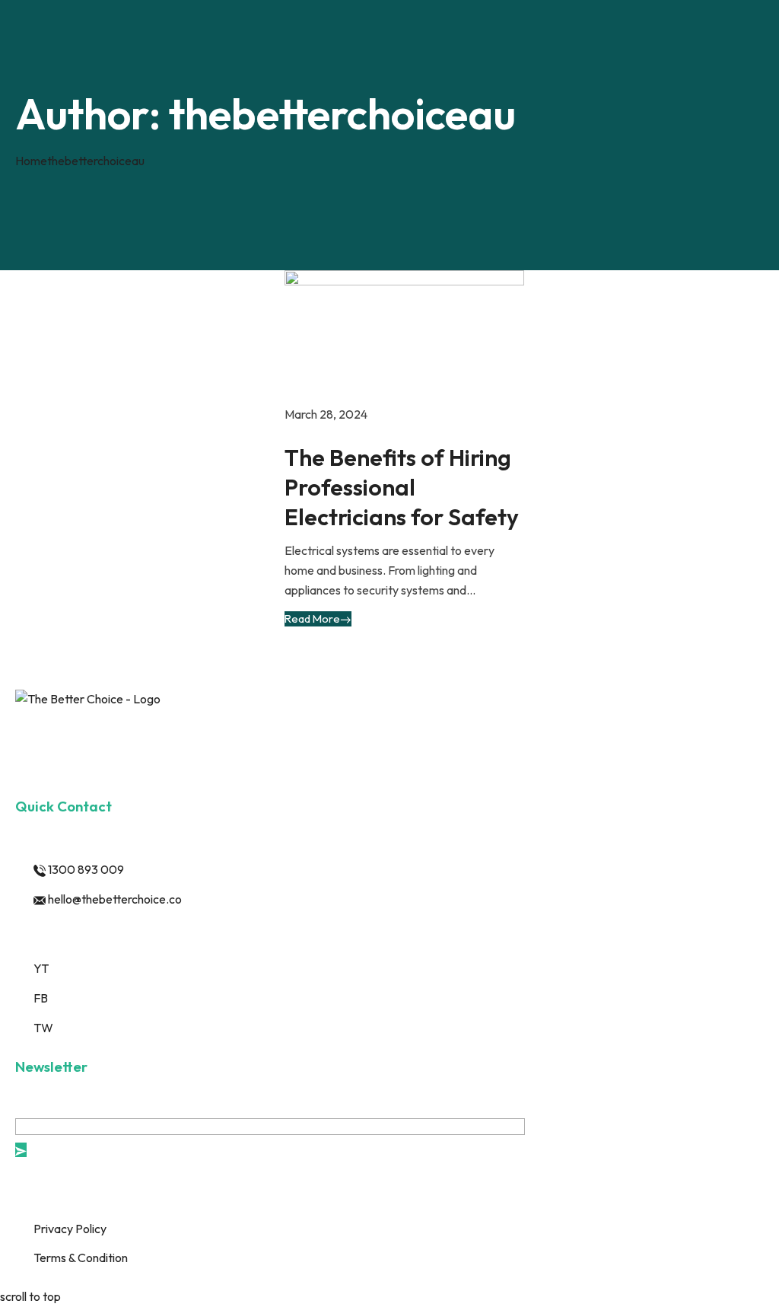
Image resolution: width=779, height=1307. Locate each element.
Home (31, 160)
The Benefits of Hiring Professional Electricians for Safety (402, 487)
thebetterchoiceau (96, 160)
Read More (312, 618)
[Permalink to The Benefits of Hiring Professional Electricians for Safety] (404, 335)
